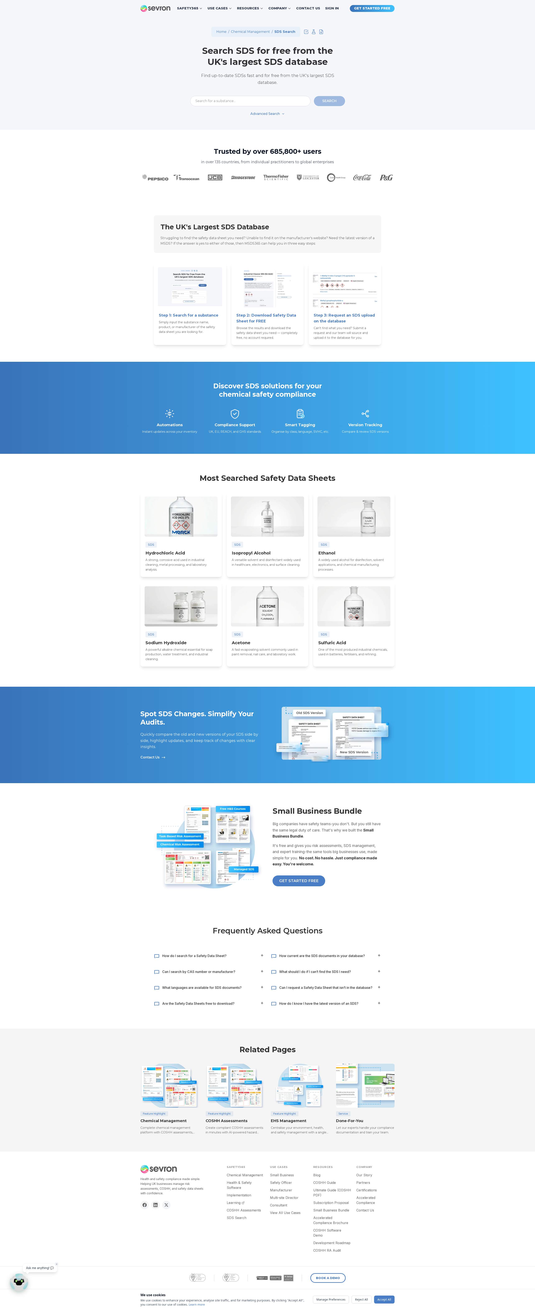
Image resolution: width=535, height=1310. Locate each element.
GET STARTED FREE (372, 8)
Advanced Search (265, 114)
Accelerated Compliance (365, 1200)
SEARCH (329, 101)
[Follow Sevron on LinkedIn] (155, 1205)
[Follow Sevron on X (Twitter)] (166, 1205)
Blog (316, 1175)
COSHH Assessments (244, 1210)
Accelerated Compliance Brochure (330, 1220)
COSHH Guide (324, 1182)
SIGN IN (332, 8)
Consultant (278, 1205)
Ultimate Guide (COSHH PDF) (332, 1192)
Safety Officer (281, 1182)
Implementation (239, 1195)
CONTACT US (308, 8)
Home (221, 32)
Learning (234, 1203)
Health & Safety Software (239, 1185)
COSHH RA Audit (327, 1250)
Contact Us (150, 757)
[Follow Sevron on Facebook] (144, 1205)
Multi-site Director (284, 1198)
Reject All (361, 1299)
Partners (363, 1182)
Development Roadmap (331, 1243)
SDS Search (236, 1218)
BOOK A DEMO (328, 1278)
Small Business (282, 1175)
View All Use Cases (285, 1213)
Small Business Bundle (331, 1210)
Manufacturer (281, 1190)
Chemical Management (250, 32)
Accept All (384, 1299)
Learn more (197, 1304)
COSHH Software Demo (327, 1232)
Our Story (364, 1175)
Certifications (366, 1190)
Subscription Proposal (331, 1203)
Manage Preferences (330, 1299)
